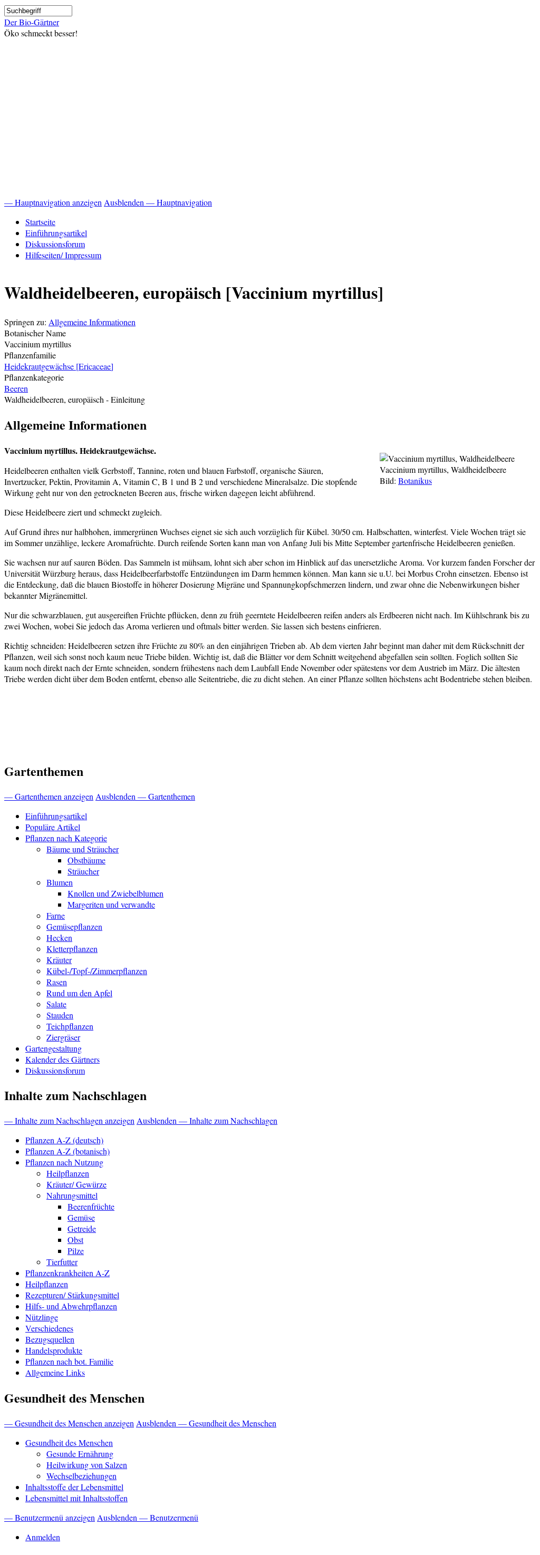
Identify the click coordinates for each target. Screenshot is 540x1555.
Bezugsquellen (49, 1339)
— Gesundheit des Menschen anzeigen (69, 1422)
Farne (55, 915)
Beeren (16, 388)
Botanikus (415, 480)
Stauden (59, 1015)
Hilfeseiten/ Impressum (63, 254)
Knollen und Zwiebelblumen (115, 893)
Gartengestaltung (53, 1048)
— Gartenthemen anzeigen (48, 796)
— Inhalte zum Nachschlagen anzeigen (69, 1120)
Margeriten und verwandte (111, 904)
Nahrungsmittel (72, 1195)
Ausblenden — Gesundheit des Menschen (206, 1422)
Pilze (76, 1250)
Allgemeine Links (55, 1372)
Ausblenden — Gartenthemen (145, 796)
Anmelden (42, 1536)
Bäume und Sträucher (82, 848)
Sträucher (83, 871)
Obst (75, 1239)
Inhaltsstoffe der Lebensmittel (74, 1486)
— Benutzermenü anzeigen (49, 1517)
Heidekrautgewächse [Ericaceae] (58, 366)
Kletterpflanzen (72, 948)
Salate (56, 1003)
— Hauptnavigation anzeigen (53, 202)
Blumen (59, 882)
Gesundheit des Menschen (69, 1442)
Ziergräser (63, 1037)
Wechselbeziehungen (81, 1475)
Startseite (40, 221)
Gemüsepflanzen (74, 926)
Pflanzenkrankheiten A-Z (67, 1272)
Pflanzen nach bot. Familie (69, 1361)
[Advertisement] (270, 117)
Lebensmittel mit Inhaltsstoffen (76, 1497)
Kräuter (59, 959)
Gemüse (81, 1217)
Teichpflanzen (69, 1026)
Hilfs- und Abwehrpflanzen (71, 1305)
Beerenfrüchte (91, 1206)
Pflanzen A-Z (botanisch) (67, 1150)
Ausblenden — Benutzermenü (147, 1517)
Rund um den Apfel (79, 992)
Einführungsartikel (56, 232)
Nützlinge (41, 1317)
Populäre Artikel (52, 826)
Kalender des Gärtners (62, 1059)
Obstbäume (86, 860)
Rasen (56, 981)
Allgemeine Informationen (92, 321)
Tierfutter (62, 1261)
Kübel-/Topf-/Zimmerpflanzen (96, 970)
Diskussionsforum (55, 243)
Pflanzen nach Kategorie (66, 837)
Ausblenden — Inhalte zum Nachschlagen (207, 1120)
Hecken (59, 937)
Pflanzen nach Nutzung (64, 1162)
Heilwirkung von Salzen (86, 1464)
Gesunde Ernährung (79, 1453)
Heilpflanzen (67, 1173)
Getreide (82, 1228)
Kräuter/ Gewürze (76, 1184)
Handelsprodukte (53, 1350)
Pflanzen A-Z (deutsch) (64, 1139)
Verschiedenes (49, 1328)
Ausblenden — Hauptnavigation (158, 202)
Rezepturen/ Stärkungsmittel (72, 1294)
